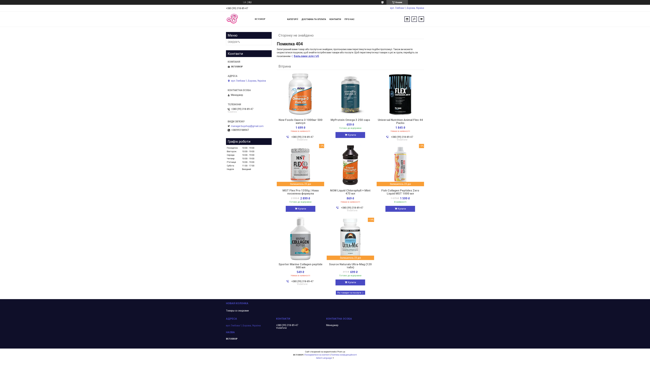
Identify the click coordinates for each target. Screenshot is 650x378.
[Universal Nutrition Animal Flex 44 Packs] (400, 94)
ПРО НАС (349, 19)
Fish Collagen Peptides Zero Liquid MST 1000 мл (400, 192)
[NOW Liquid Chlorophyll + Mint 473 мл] (350, 165)
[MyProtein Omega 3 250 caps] (350, 94)
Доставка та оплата (313, 19)
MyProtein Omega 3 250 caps (350, 119)
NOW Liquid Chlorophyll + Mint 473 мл (350, 192)
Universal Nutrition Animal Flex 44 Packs (400, 121)
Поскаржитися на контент (317, 355)
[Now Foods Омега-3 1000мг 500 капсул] (300, 94)
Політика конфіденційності (344, 355)
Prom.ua (341, 352)
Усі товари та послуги (349, 292)
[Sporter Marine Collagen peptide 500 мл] (300, 239)
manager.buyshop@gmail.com (247, 126)
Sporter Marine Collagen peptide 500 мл (300, 266)
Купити (352, 135)
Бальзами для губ (306, 56)
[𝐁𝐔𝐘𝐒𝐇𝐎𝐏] (238, 19)
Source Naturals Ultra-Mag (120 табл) (350, 266)
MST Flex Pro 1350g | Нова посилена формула (301, 192)
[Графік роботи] (407, 19)
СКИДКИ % (234, 42)
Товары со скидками (237, 310)
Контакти (335, 19)
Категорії (292, 19)
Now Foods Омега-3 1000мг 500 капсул (300, 121)
